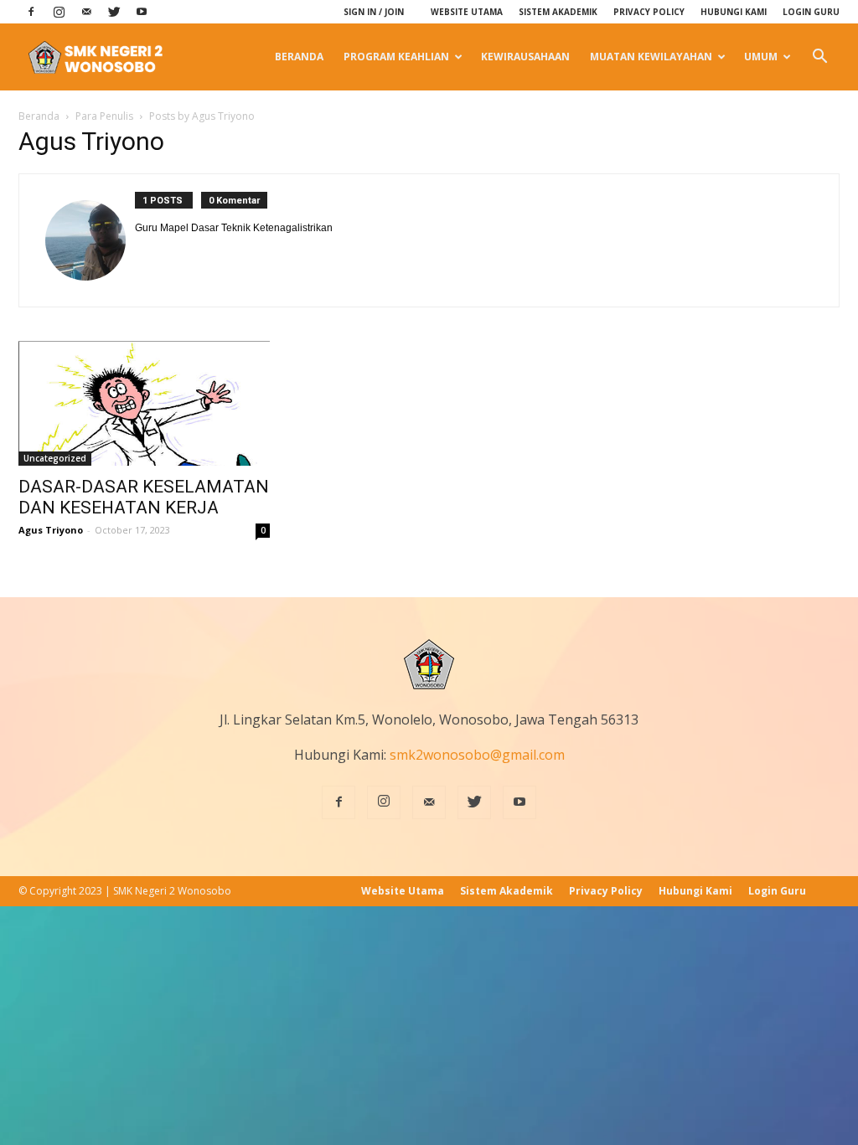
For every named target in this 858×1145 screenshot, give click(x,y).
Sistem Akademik (558, 12)
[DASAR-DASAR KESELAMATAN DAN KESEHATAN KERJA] (144, 403)
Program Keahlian (396, 56)
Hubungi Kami (733, 12)
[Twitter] (114, 11)
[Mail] (86, 11)
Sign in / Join (374, 12)
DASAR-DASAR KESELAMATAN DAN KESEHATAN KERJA (143, 497)
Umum (761, 56)
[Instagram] (58, 11)
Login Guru (811, 12)
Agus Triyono (50, 530)
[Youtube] (141, 11)
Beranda (299, 56)
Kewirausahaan (525, 56)
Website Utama (467, 12)
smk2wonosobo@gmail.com (477, 754)
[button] (819, 57)
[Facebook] (31, 11)
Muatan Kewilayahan (651, 56)
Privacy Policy (649, 12)
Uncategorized (54, 458)
